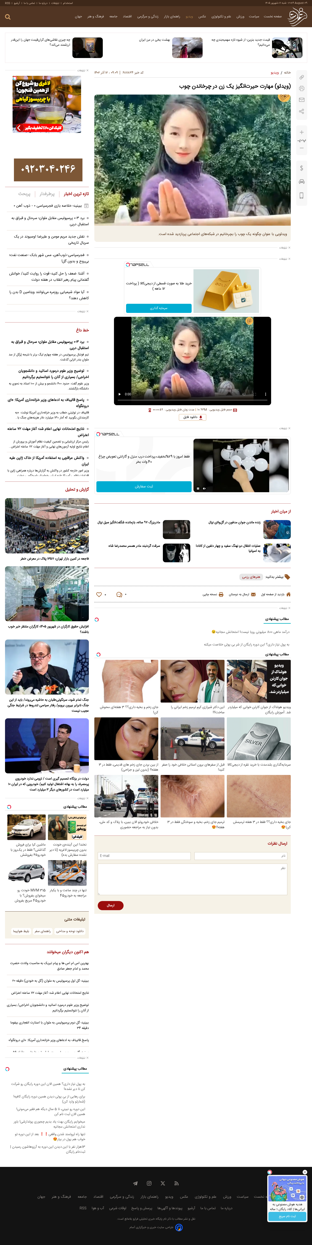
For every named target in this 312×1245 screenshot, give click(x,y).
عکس (202, 16)
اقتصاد (128, 16)
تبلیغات (55, 3)
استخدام (68, 3)
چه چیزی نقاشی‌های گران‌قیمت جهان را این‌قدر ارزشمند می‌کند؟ (40, 42)
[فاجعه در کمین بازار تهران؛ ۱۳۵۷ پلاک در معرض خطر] (47, 525)
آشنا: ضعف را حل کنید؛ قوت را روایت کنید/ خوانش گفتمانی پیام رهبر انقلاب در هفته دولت (49, 277)
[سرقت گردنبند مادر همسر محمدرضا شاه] (176, 553)
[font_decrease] (302, 148)
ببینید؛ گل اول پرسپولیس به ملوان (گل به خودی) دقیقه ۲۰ (50, 981)
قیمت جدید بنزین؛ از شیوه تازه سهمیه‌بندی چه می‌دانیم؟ (241, 42)
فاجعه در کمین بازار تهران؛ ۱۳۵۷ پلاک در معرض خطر (55, 559)
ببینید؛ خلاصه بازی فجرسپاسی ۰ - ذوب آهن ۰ (48, 206)
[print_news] (302, 88)
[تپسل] (128, 264)
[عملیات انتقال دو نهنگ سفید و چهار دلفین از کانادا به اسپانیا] (277, 553)
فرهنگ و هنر (96, 16)
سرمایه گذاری (158, 308)
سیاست (254, 16)
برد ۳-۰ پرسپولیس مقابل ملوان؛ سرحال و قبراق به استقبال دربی (50, 345)
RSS (7, 3)
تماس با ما (29, 3)
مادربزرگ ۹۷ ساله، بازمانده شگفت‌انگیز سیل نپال (129, 522)
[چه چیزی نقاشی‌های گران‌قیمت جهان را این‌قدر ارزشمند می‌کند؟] (87, 47)
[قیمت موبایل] (302, 196)
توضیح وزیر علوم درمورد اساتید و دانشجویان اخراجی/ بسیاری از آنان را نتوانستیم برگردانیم (54, 374)
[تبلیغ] (48, 170)
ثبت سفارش (144, 487)
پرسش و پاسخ (141, 1208)
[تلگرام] (135, 1183)
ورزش (240, 16)
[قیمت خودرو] (302, 183)
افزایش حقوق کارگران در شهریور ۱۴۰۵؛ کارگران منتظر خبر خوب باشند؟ (48, 629)
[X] (163, 1183)
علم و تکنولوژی (222, 16)
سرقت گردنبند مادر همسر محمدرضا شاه (134, 546)
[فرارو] (297, 16)
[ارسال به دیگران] (301, 100)
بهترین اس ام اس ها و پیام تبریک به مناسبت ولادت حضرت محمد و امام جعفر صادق (49, 966)
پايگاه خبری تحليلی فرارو (147, 1219)
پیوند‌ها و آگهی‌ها (169, 1208)
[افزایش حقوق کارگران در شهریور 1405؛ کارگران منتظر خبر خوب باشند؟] (47, 593)
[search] (8, 17)
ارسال (110, 905)
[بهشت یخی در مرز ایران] (187, 47)
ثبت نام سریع (287, 1216)
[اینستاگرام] (149, 1183)
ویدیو (190, 16)
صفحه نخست (273, 16)
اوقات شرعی (117, 1208)
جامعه (113, 16)
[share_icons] (302, 111)
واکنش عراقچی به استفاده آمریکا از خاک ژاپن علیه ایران (49, 461)
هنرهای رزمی (251, 577)
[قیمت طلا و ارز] (302, 169)
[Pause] (198, 488)
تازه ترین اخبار (76, 194)
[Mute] (204, 488)
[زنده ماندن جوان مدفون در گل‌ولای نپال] (277, 529)
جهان (79, 16)
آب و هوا (98, 1208)
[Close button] (305, 1172)
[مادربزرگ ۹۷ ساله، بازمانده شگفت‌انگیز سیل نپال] (176, 529)
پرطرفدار (47, 194)
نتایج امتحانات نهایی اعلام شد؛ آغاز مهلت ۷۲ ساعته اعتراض (48, 432)
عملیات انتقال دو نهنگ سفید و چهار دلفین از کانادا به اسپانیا (228, 549)
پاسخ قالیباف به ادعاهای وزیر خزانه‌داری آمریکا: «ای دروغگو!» (48, 403)
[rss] (176, 1183)
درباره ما (43, 3)
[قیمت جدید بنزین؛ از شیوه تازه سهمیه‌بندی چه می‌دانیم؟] (287, 47)
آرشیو (17, 3)
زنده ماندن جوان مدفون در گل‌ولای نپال (235, 522)
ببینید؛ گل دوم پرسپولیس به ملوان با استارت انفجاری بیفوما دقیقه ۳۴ (49, 1025)
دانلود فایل (190, 417)
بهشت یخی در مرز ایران (154, 39)
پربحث (24, 194)
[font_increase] (302, 132)
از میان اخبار (281, 512)
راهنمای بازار (172, 16)
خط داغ (82, 330)
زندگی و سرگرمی (148, 16)
